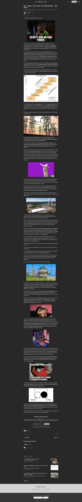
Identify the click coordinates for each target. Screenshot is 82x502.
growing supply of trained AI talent (31, 53)
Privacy (41, 495)
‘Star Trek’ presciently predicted (42, 43)
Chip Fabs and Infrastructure (33, 57)
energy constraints (53, 179)
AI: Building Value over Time (31, 459)
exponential (39, 54)
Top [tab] (24, 456)
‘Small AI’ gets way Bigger (38, 405)
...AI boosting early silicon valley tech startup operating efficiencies (35, 475)
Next (55, 437)
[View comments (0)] (28, 16)
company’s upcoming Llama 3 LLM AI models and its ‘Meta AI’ (37, 145)
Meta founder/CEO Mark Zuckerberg (45, 143)
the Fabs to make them (46, 51)
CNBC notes (44, 234)
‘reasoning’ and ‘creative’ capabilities (46, 291)
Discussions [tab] (31, 456)
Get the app (46, 497)
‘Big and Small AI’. (53, 351)
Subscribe (74, 1)
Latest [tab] (27, 456)
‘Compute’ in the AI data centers (30, 299)
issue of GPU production (35, 151)
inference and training (38, 294)
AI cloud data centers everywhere (32, 324)
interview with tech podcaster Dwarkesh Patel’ (33, 144)
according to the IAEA (44, 252)
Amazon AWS (48, 186)
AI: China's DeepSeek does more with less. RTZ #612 (36, 466)
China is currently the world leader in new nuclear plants (38, 230)
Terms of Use (45, 426)
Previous (27, 437)
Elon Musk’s (26, 106)
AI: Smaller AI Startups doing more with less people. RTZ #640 (35, 474)
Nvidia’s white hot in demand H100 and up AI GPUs (34, 323)
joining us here (45, 412)
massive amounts (54, 384)
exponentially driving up (41, 298)
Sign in (79, 1)
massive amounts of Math (46, 285)
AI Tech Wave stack (35, 404)
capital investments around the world (33, 385)
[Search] (68, 2)
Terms (43, 495)
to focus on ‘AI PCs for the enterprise (36, 326)
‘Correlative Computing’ (29, 287)
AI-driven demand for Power (32, 63)
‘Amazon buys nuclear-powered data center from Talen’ (35, 190)
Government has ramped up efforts (48, 56)
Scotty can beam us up (44, 407)
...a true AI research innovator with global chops (31, 468)
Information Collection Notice (41, 427)
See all (25, 480)
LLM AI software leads (44, 358)
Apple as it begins (45, 106)
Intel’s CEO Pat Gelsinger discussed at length (39, 318)
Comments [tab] (26, 444)
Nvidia (27, 104)
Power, (29, 51)
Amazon (47, 105)
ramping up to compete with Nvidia (47, 356)
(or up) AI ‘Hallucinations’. (34, 292)
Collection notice (47, 495)
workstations (31, 300)
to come (33, 139)
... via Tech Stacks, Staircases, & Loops (30, 460)
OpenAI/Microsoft (51, 104)
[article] (41, 461)
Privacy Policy (48, 427)
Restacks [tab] (30, 444)
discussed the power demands (32, 137)
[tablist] (28, 444)
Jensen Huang (38, 104)
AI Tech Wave (26, 49)
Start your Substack (38, 497)
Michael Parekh (28, 12)
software (32, 54)
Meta (28, 105)
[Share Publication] (70, 2)
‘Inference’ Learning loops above (32, 285)
